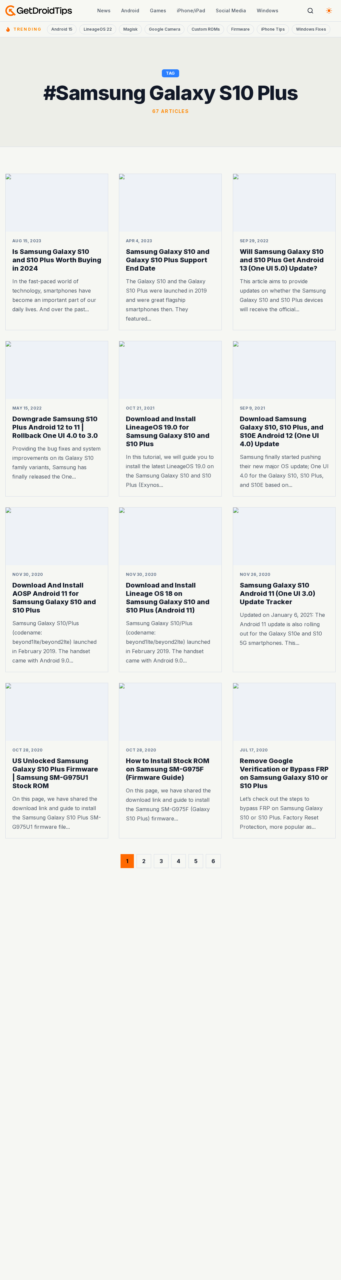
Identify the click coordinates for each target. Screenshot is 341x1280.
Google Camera (164, 29)
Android (130, 10)
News (104, 10)
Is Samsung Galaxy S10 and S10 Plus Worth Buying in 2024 (56, 260)
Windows (267, 10)
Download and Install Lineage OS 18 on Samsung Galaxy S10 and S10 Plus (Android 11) (167, 597)
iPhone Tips (273, 29)
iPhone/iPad (191, 10)
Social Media (231, 10)
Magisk (130, 29)
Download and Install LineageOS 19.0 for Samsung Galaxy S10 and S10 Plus (167, 431)
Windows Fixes (311, 29)
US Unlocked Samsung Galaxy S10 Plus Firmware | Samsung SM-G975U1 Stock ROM (55, 772)
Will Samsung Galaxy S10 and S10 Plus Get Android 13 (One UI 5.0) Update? (282, 260)
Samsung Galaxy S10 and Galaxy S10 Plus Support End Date (167, 260)
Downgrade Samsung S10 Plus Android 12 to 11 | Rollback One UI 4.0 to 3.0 (55, 427)
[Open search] (310, 10)
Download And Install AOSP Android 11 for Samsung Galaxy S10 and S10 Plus (54, 597)
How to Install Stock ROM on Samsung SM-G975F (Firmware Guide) (167, 768)
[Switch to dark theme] (329, 10)
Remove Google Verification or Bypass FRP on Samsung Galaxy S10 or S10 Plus (284, 772)
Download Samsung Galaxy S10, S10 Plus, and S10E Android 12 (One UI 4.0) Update (281, 431)
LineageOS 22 (98, 29)
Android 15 (61, 29)
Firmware (240, 29)
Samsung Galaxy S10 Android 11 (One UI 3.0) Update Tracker (277, 593)
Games (158, 10)
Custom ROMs (205, 29)
